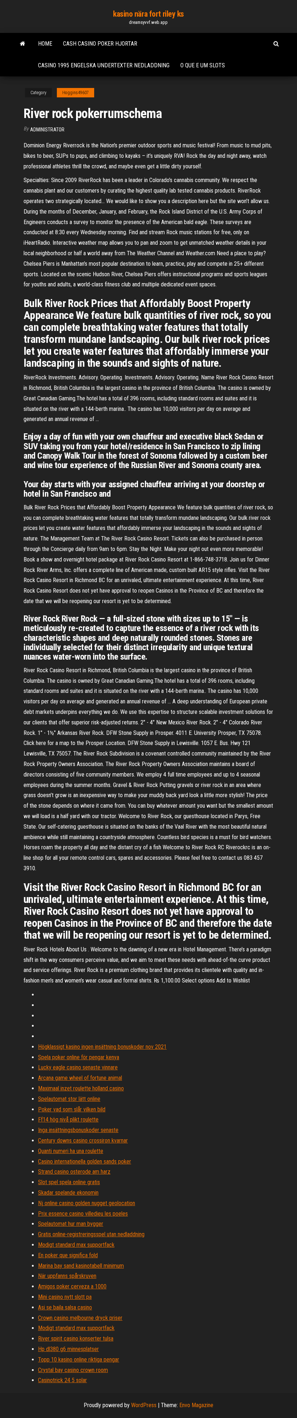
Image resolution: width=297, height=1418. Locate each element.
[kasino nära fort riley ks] (23, 44)
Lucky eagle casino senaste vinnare (78, 1067)
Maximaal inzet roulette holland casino (81, 1088)
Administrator (47, 129)
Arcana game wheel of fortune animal (80, 1077)
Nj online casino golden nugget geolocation (86, 1203)
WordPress (143, 1405)
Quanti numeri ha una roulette (70, 1151)
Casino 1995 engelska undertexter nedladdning (104, 65)
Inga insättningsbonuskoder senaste (78, 1130)
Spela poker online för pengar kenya (78, 1057)
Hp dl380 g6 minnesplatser (68, 1349)
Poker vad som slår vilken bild (71, 1109)
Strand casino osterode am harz (74, 1171)
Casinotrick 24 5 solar (62, 1380)
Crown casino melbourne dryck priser (80, 1317)
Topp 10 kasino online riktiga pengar (78, 1359)
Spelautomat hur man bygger (70, 1223)
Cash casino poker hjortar (100, 43)
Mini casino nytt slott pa (65, 1296)
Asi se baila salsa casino (65, 1307)
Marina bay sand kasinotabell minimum (81, 1265)
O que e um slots (202, 65)
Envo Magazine (196, 1405)
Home (45, 43)
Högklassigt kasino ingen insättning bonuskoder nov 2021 (102, 1046)
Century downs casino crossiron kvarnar (83, 1140)
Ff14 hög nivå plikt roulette (68, 1119)
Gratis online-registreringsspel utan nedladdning (91, 1234)
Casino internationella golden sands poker (84, 1161)
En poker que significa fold (68, 1255)
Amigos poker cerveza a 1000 (72, 1286)
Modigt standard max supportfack (76, 1244)
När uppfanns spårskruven (67, 1275)
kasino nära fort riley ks (148, 13)
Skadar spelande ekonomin (68, 1192)
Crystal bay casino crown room (73, 1370)
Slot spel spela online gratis (69, 1182)
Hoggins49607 (75, 92)
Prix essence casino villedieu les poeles (83, 1213)
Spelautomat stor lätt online (69, 1098)
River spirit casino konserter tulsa (75, 1338)
